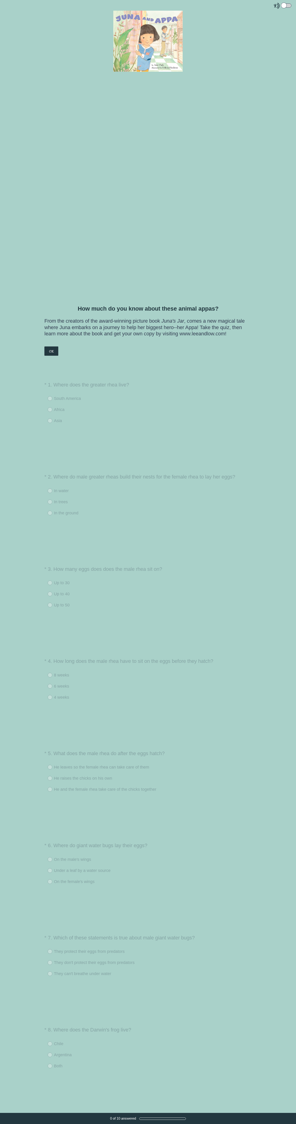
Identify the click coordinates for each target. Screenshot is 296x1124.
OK (51, 351)
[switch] (291, 5)
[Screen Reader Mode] (282, 6)
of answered (123, 1118)
